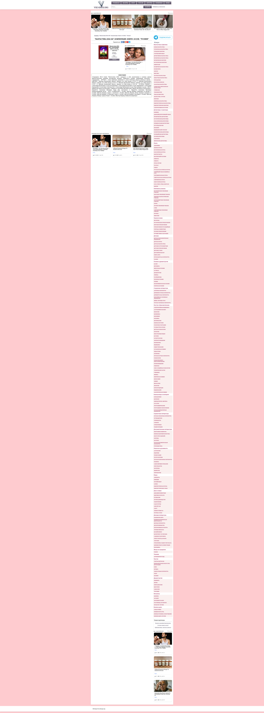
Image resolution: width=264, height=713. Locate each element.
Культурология (158, 338)
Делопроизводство (159, 525)
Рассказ (156, 165)
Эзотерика (157, 468)
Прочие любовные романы (161, 205)
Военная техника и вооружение (163, 614)
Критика (156, 438)
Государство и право (159, 327)
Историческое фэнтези (160, 62)
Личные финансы (159, 529)
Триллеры (157, 138)
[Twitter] (129, 42)
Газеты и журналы (159, 561)
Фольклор (157, 593)
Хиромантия (157, 472)
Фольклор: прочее (159, 604)
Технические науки (159, 370)
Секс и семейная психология (162, 368)
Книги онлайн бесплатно (163, 623)
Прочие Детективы (159, 136)
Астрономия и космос (160, 309)
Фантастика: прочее (159, 96)
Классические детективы (161, 121)
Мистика (156, 73)
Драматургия (157, 272)
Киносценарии (158, 584)
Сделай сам (157, 506)
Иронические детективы (161, 116)
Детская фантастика (160, 243)
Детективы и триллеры (161, 110)
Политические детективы (161, 132)
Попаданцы (114, 56)
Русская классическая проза (162, 169)
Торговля (156, 540)
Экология (156, 385)
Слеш (155, 207)
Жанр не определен (160, 549)
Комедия (156, 479)
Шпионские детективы (160, 140)
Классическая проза (159, 152)
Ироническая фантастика (161, 58)
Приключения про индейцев (162, 227)
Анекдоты (157, 477)
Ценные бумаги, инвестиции (162, 545)
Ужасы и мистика (159, 94)
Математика (157, 342)
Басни (155, 263)
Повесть (156, 160)
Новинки (159, 3)
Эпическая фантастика (160, 101)
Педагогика (157, 351)
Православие (157, 455)
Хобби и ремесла (158, 510)
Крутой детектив (158, 125)
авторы (149, 3)
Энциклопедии (158, 427)
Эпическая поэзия (159, 285)
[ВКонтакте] (122, 42)
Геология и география (160, 325)
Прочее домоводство (159, 499)
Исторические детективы (161, 118)
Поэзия (156, 281)
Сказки (156, 259)
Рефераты (156, 365)
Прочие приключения (160, 231)
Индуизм (156, 453)
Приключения (158, 218)
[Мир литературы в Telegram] (163, 39)
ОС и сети (156, 403)
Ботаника (156, 318)
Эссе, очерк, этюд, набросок (161, 184)
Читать (114, 59)
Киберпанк (157, 64)
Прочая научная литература (162, 355)
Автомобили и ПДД (159, 556)
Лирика (156, 274)
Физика (156, 374)
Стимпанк (157, 90)
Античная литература (160, 290)
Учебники (157, 372)
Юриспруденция (158, 387)
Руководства (157, 420)
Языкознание (157, 390)
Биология (156, 311)
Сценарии (157, 589)
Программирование (159, 405)
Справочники (157, 424)
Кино (155, 567)
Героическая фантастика (161, 49)
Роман (156, 167)
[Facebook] (124, 42)
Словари (156, 422)
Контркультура (158, 154)
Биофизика (157, 314)
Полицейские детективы (161, 134)
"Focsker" (114, 53)
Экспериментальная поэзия (161, 283)
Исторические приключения (162, 222)
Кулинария (157, 497)
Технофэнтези (158, 92)
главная (116, 3)
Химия (156, 381)
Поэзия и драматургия (161, 261)
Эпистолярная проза (159, 181)
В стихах (156, 270)
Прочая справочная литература (162, 416)
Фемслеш (156, 215)
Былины (156, 596)
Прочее (156, 559)
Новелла (156, 158)
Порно (155, 203)
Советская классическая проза (162, 177)
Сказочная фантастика (160, 84)
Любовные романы (159, 188)
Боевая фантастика (159, 47)
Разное (156, 552)
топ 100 (140, 3)
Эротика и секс (158, 512)
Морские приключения (160, 224)
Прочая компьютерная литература (160, 410)
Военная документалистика (162, 433)
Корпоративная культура (161, 527)
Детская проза (158, 241)
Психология (157, 358)
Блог (133, 3)
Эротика (156, 213)
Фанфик (156, 575)
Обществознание (158, 347)
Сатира (156, 484)
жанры (125, 3)
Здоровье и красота (159, 495)
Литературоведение (159, 340)
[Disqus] (121, 115)
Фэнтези (156, 98)
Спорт (155, 508)
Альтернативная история (161, 107)
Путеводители (158, 418)
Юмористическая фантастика (162, 103)
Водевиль (156, 580)
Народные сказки (159, 600)
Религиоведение (158, 363)
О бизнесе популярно (160, 536)
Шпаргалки (157, 383)
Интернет (156, 399)
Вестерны (156, 220)
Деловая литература (160, 515)
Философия (157, 379)
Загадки (156, 598)
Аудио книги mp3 (162, 625)
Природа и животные (160, 229)
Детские (156, 236)
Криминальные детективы (161, 123)
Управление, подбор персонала (162, 542)
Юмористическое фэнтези (161, 105)
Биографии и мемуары (160, 431)
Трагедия (156, 591)
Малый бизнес (158, 532)
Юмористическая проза (160, 486)
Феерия (156, 186)
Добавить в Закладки (159, 6)
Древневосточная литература (162, 292)
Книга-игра (157, 254)
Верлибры (156, 266)
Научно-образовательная (161, 305)
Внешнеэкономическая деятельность (160, 520)
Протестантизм (158, 457)
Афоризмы (157, 145)
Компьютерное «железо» (160, 401)
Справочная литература (161, 413)
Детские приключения (160, 248)
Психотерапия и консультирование (159, 361)
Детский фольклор (159, 252)
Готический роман (159, 53)
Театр (155, 573)
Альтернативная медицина (161, 307)
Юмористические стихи (160, 488)
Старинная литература (161, 288)
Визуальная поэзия (159, 268)
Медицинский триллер (160, 129)
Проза (155, 143)
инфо (168, 3)
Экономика (157, 547)
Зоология (156, 331)
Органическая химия (160, 349)
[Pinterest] (127, 42)
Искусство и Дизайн (159, 436)
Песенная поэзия (158, 279)
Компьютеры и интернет (161, 394)
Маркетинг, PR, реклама (160, 534)
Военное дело (158, 607)
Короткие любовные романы (162, 194)
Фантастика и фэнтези (160, 44)
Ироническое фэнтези (160, 60)
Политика (157, 353)
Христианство (158, 466)
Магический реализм (160, 156)
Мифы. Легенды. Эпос (159, 300)
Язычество (157, 470)
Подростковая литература (161, 571)
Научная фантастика (160, 75)
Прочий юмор (157, 481)
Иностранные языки (159, 333)
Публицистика (158, 446)
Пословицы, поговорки (160, 602)
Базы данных (157, 396)
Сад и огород (157, 504)
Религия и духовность (161, 448)
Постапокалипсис (159, 82)
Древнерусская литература (161, 295)
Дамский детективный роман (162, 114)
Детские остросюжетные (161, 246)
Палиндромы (157, 277)
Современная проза (159, 179)
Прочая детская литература (161, 257)
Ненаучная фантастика (160, 77)
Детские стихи (158, 250)
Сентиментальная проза (161, 175)
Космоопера (157, 69)
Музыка (156, 569)
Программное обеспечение (161, 407)
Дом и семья (157, 490)
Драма (156, 582)
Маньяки (156, 127)
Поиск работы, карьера (160, 538)
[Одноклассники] (125, 42)
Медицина (157, 344)
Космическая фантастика (161, 66)
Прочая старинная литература (162, 302)
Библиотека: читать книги (163, 627)
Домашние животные (160, 493)
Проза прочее (157, 163)
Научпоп (156, 440)
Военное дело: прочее (160, 616)
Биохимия (157, 316)
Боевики (156, 112)
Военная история (158, 322)
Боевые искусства (159, 611)
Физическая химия (159, 376)
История (156, 336)
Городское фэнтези (159, 51)
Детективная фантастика (161, 55)
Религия (156, 461)
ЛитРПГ (156, 71)
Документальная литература (163, 429)
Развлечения (157, 501)
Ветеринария (157, 320)
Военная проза (158, 147)
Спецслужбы (157, 609)
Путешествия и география (161, 233)
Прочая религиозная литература (163, 459)
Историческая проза (159, 149)
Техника (156, 554)
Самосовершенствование (161, 464)
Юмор (155, 475)
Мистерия (157, 587)
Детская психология (160, 329)
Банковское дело (158, 517)
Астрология (157, 450)
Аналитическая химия (160, 392)
